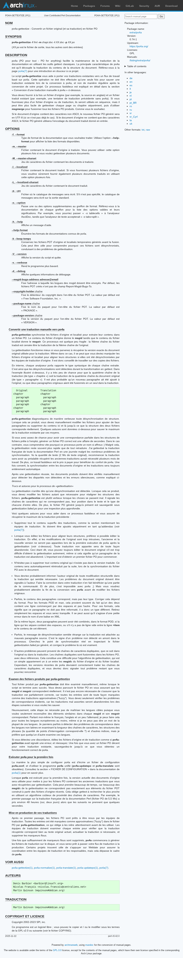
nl (131, 95)
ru (131, 109)
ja (131, 92)
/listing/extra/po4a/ (140, 60)
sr (131, 113)
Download (171, 5)
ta (131, 120)
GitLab (130, 5)
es (131, 85)
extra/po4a (136, 32)
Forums (105, 5)
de (131, 78)
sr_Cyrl (134, 116)
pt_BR (133, 102)
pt (131, 99)
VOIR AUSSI (14, 862)
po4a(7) (22, 71)
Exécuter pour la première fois (31, 757)
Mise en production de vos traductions (33, 812)
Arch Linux (20, 5)
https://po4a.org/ (139, 46)
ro (131, 106)
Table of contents (136, 66)
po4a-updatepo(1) (87, 867)
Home (74, 5)
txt (143, 129)
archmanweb (71, 945)
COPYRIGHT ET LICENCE (24, 916)
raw (148, 129)
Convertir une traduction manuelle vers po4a (36, 329)
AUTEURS (13, 875)
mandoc (89, 945)
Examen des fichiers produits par (39, 679)
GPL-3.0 (57, 950)
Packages (89, 5)
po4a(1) (16, 772)
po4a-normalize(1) (44, 867)
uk (131, 123)
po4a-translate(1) (66, 867)
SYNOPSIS (13, 36)
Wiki (117, 5)
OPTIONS (12, 129)
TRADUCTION (15, 899)
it (130, 88)
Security (144, 5)
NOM (9, 23)
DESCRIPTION (16, 55)
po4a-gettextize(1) (22, 867)
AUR (157, 5)
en (131, 81)
